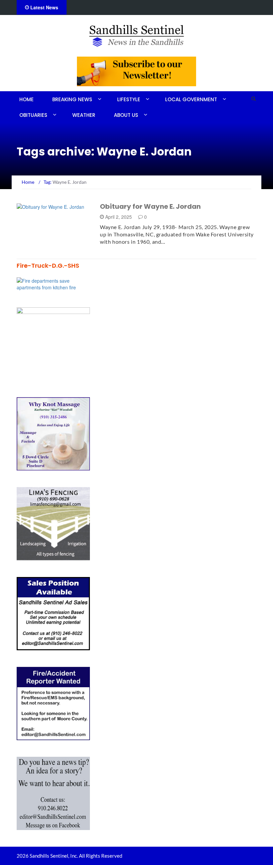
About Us (126, 115)
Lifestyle (128, 99)
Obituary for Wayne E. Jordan (150, 206)
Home (26, 99)
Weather (83, 115)
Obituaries (33, 115)
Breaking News (72, 99)
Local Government (191, 99)
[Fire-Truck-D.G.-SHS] (53, 283)
